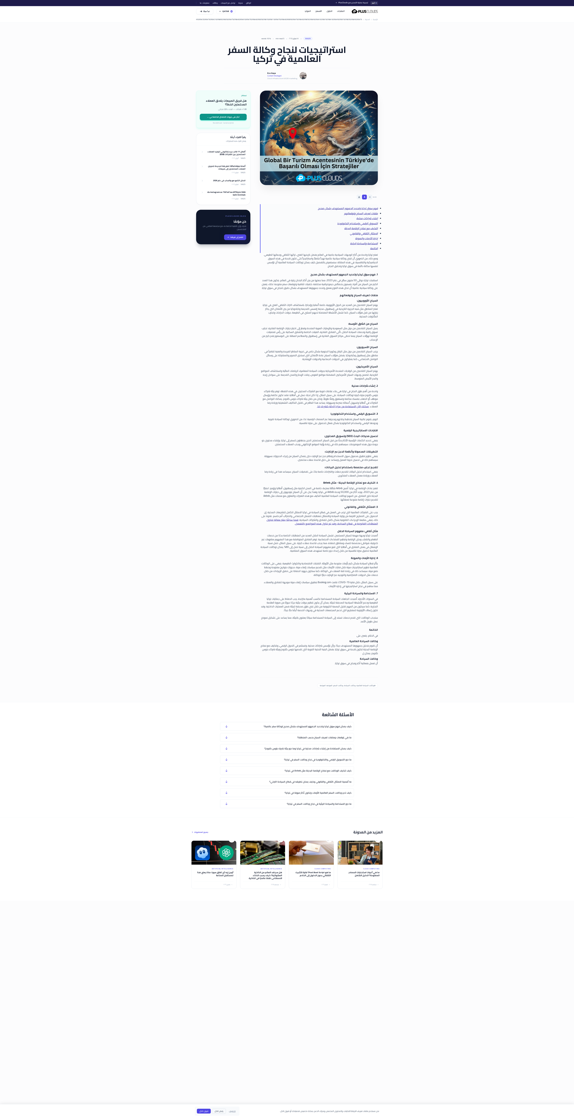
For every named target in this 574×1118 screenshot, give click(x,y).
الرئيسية (375, 19)
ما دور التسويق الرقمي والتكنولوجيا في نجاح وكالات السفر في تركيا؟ (317, 759)
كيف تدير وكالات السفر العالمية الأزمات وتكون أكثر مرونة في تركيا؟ (318, 793)
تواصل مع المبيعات (228, 3)
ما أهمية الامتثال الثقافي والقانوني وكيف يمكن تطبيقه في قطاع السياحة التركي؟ (310, 781)
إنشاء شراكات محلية (367, 218)
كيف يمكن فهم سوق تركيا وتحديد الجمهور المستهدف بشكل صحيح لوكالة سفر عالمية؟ (307, 726)
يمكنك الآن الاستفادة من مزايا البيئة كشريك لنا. (343, 406)
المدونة (367, 19)
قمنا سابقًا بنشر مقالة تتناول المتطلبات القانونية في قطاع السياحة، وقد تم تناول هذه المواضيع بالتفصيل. (322, 522)
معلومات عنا (204, 3)
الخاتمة (374, 248)
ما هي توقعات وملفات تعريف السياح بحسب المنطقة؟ (324, 737)
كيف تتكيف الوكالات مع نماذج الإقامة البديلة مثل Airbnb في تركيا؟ (318, 770)
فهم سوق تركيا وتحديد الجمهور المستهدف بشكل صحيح (348, 208)
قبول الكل (203, 1111)
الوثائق (248, 3)
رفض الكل (219, 1111)
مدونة (240, 3)
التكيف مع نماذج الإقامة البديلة (361, 228)
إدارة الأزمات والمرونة (366, 238)
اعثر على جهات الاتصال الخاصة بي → (223, 117)
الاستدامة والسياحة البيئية (364, 243)
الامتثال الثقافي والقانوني (364, 233)
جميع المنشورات (201, 832)
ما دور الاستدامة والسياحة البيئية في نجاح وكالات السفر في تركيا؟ (319, 804)
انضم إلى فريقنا (236, 237)
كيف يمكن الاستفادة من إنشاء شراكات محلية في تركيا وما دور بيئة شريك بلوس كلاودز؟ (307, 748)
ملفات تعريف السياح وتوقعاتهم (361, 213)
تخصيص (232, 1111)
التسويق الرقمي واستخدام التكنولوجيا (357, 223)
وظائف (215, 3)
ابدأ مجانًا (206, 11)
